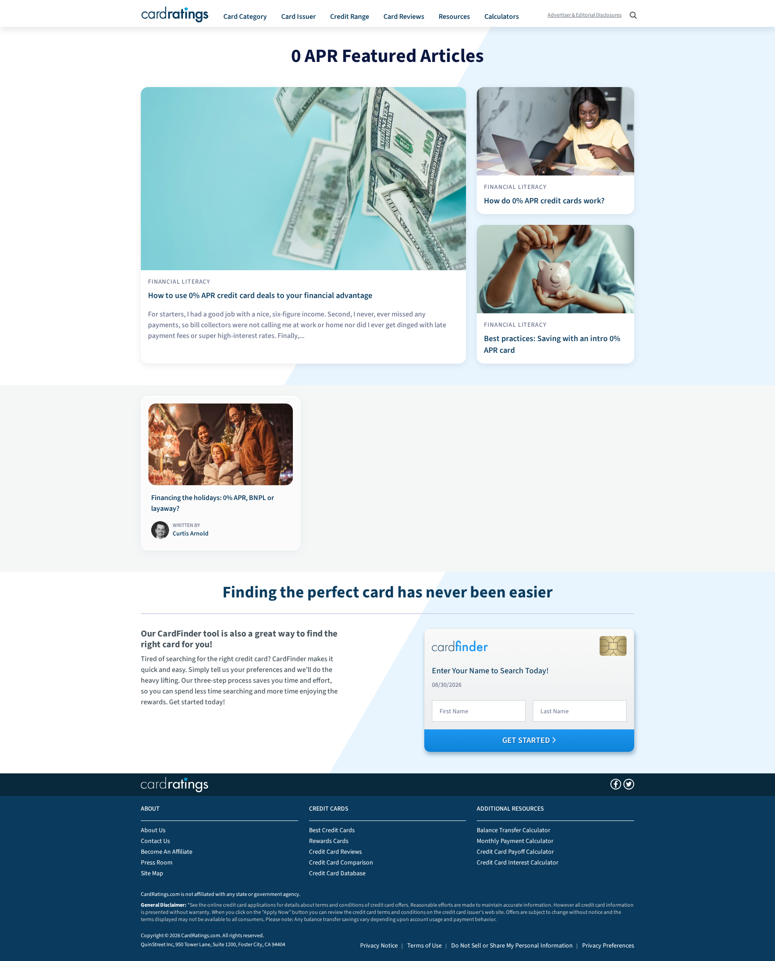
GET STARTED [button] (527, 740)
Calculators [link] (501, 17)
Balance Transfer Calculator (513, 830)
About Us (153, 830)
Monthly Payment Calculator (515, 841)
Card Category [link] (245, 17)
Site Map (152, 873)
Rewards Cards (328, 841)
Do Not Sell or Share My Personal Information (512, 945)
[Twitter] (628, 784)
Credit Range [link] (349, 17)
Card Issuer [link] (298, 17)
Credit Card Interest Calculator (517, 862)
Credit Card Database (337, 873)
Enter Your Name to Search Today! (490, 670)
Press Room (157, 862)
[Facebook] (615, 784)
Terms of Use (424, 945)
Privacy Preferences (608, 945)
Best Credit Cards (332, 830)
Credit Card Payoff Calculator (515, 851)
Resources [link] (454, 17)
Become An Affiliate (166, 851)
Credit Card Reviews (335, 851)
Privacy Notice (379, 945)
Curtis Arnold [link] (191, 533)
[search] (630, 12)
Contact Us (155, 841)
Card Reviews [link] (403, 17)
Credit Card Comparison (341, 862)
